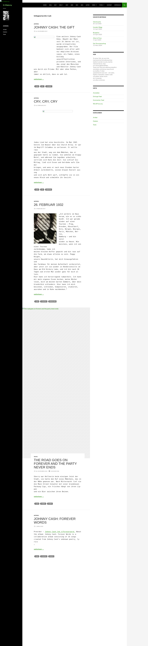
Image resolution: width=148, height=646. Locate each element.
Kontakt (109, 5)
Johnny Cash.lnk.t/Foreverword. (60, 532)
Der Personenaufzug (99, 43)
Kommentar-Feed (98, 100)
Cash (37, 86)
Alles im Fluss (97, 38)
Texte (36, 456)
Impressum (117, 5)
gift (42, 86)
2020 (72, 5)
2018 (60, 5)
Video (93, 5)
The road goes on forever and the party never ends (55, 463)
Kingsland (52, 301)
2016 (50, 5)
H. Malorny (7, 5)
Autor (87, 5)
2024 (82, 5)
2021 (77, 5)
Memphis (48, 189)
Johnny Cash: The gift (54, 27)
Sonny (50, 503)
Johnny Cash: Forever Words (55, 520)
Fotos (101, 5)
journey (49, 86)
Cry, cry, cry (45, 101)
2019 (67, 5)
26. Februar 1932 (48, 205)
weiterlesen (39, 79)
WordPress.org (97, 104)
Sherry (43, 503)
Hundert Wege (97, 27)
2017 (55, 5)
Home (45, 5)
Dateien (95, 121)
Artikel (36, 24)
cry (42, 189)
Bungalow (96, 32)
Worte (51, 556)
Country (44, 301)
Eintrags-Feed (97, 96)
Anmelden (96, 93)
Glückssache (97, 22)
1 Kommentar (54, 471)
